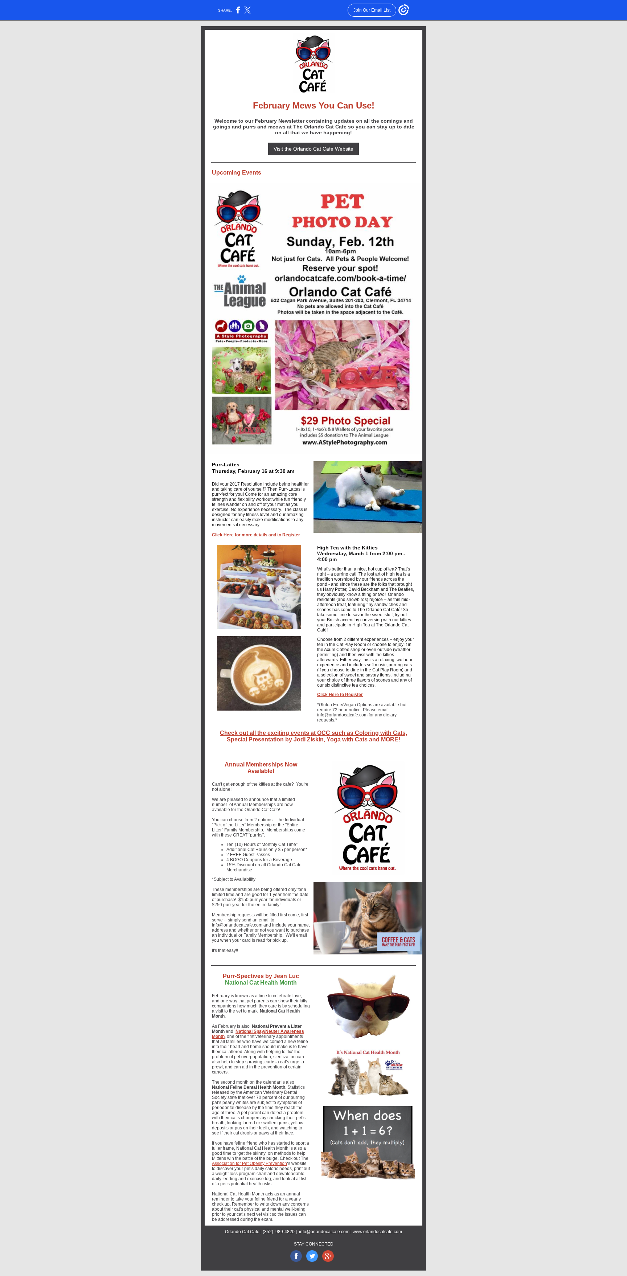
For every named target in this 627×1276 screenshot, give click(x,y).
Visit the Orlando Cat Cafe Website (313, 149)
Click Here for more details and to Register (256, 534)
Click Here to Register (340, 694)
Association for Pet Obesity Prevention (249, 1163)
